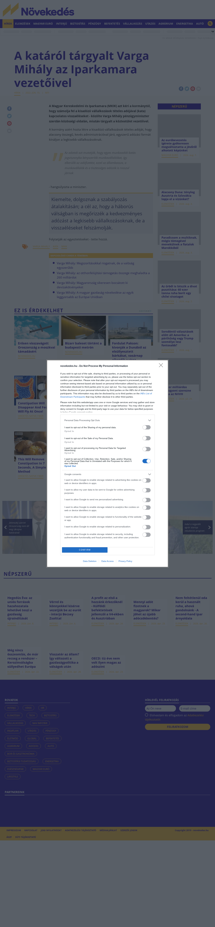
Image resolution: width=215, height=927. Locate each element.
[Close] (162, 366)
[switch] (146, 427)
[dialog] (107, 463)
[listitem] (107, 420)
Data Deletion (89, 561)
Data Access (107, 561)
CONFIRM (85, 550)
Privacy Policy (125, 561)
